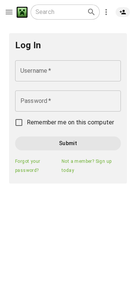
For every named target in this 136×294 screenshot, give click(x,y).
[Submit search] (91, 12)
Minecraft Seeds (22, 12)
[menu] (9, 12)
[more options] (106, 12)
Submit (68, 143)
